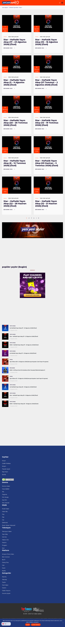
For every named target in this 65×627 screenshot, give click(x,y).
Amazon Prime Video (8, 554)
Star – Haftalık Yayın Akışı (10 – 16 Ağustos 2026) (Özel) (46, 42)
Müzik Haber (5, 508)
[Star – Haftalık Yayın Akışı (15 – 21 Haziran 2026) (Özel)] (48, 185)
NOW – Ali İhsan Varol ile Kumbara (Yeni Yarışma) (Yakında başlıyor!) (27, 370)
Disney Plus (5, 562)
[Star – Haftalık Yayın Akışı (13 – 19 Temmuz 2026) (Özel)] (48, 104)
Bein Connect (6, 557)
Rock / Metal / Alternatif (8, 525)
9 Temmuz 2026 (5, 150)
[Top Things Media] (26, 611)
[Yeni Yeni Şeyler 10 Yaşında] (32, 237)
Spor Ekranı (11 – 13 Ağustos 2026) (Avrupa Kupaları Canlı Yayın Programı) (29, 378)
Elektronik (5, 522)
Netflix (4, 570)
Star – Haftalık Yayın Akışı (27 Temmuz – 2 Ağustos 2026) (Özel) (46, 82)
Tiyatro (4, 582)
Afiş (3, 491)
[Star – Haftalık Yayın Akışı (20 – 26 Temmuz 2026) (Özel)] (16, 104)
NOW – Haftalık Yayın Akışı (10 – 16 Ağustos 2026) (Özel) (24, 403)
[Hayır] (63, 623)
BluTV (3, 559)
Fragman (4, 494)
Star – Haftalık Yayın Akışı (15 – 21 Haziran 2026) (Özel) (46, 203)
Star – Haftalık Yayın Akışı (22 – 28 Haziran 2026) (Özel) (15, 203)
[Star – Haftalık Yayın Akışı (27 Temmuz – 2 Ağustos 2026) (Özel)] (48, 64)
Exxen (3, 568)
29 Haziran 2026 (37, 150)
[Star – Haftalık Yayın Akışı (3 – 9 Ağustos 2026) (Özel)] (16, 64)
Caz (3, 520)
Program (12, 367)
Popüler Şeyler (6, 469)
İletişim (4, 466)
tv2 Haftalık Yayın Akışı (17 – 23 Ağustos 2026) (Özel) (23, 328)
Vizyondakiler (5, 489)
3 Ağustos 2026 (5, 69)
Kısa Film (4, 500)
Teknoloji (4, 579)
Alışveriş (4, 576)
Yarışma (4, 542)
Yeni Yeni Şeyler (13, 36)
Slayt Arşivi (5, 471)
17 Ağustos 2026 (5, 29)
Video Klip (5, 511)
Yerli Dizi (4, 537)
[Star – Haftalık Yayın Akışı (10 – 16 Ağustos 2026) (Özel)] (48, 23)
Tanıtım (4, 588)
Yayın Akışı (13, 325)
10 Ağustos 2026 (36, 29)
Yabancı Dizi (5, 539)
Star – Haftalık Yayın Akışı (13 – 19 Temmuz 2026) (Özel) (46, 122)
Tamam (27, 624)
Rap (3, 517)
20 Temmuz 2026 (5, 109)
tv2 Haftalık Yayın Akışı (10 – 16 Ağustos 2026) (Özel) (23, 387)
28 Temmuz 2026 (36, 69)
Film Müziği (5, 497)
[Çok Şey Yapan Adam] (38, 611)
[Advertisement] (32, 252)
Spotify (4, 474)
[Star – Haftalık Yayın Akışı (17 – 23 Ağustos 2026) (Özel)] (16, 23)
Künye (4, 460)
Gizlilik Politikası (6, 463)
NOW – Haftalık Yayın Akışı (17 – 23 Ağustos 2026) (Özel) (24, 344)
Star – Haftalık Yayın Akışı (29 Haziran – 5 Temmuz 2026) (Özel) (46, 163)
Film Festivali (5, 502)
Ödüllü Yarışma (6, 590)
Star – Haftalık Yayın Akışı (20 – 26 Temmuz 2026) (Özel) (16, 122)
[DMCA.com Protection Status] (8, 480)
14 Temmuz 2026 (36, 109)
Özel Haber (5, 585)
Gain (3, 565)
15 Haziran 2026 (36, 190)
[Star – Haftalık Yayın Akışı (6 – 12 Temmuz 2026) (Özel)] (16, 144)
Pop (3, 514)
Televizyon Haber (7, 531)
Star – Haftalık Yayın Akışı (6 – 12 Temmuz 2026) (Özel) (15, 163)
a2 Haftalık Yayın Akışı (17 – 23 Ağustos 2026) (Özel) (23, 353)
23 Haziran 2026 (5, 190)
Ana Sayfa (5, 7)
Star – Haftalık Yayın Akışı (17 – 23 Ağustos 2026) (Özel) (15, 42)
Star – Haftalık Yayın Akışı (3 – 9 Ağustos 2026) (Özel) (14, 82)
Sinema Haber (6, 486)
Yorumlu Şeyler (6, 593)
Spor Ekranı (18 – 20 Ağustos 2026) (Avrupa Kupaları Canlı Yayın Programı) (29, 361)
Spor (11, 359)
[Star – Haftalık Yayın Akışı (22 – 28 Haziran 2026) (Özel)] (16, 185)
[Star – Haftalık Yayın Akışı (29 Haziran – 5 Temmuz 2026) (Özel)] (48, 144)
